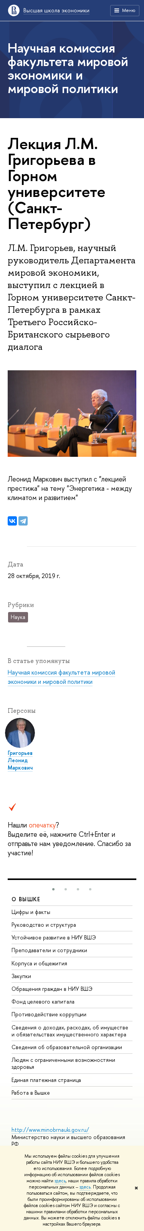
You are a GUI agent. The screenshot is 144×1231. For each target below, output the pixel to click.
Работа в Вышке (31, 1092)
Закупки (21, 976)
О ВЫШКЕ (26, 899)
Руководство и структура (44, 924)
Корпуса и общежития (39, 963)
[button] (53, 889)
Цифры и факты (31, 912)
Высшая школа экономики (56, 10)
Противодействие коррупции (49, 1014)
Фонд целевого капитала (43, 1001)
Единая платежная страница (46, 1079)
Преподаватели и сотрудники (49, 950)
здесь (60, 1181)
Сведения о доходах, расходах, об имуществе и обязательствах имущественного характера (70, 1031)
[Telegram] (23, 521)
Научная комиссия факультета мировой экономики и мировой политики (61, 677)
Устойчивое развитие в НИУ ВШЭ (54, 937)
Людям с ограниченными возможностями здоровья (63, 1063)
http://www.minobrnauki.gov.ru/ (50, 1129)
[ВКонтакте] (12, 521)
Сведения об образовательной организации (67, 1047)
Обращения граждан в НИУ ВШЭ (52, 988)
